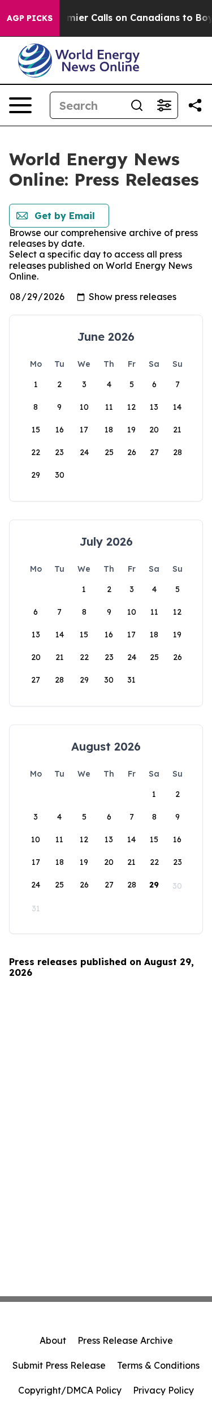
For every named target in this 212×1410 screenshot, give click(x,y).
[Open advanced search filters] (164, 105)
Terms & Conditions (158, 1365)
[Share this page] (195, 105)
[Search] (136, 105)
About (53, 1340)
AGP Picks (30, 18)
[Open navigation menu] (20, 105)
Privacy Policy (163, 1390)
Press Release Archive (125, 1340)
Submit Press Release (59, 1365)
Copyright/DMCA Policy (70, 1390)
